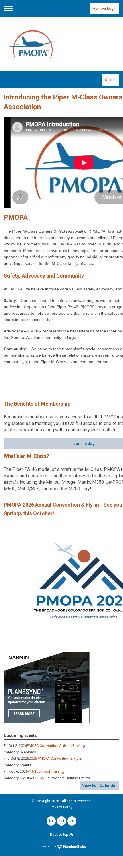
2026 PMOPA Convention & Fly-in (55, 758)
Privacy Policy (61, 807)
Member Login (104, 8)
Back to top (59, 835)
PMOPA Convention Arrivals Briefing (56, 745)
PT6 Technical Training (46, 771)
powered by (47, 846)
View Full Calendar (99, 785)
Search (110, 80)
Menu (8, 8)
